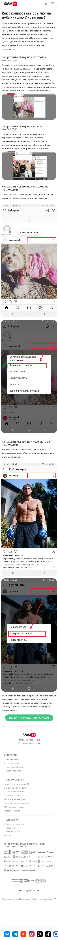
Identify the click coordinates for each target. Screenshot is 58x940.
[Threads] (40, 934)
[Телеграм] (15, 934)
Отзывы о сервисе (13, 763)
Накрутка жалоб (12, 795)
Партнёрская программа (16, 803)
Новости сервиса (12, 770)
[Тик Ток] (48, 934)
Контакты (8, 835)
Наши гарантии (11, 759)
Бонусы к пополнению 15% (17, 784)
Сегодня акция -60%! (14, 791)
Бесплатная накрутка (14, 799)
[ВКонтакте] (7, 934)
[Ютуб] (23, 934)
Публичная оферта (13, 767)
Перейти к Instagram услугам (29, 717)
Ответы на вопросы (14, 824)
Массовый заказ (12, 811)
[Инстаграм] (32, 934)
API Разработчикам (13, 807)
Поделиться (31, 890)
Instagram (15, 726)
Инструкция (26, 726)
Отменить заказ (12, 831)
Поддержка (9, 828)
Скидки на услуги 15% (15, 788)
